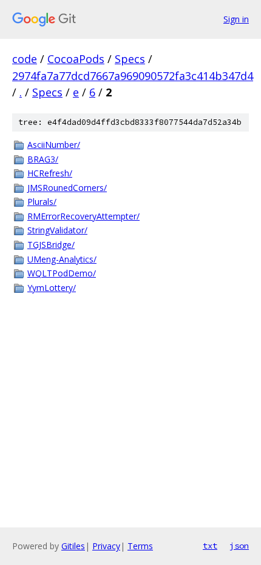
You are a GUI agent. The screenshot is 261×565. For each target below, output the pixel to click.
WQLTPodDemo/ (61, 273)
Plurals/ (41, 201)
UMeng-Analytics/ (62, 259)
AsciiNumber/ (53, 144)
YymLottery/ (51, 287)
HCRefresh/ (49, 173)
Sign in (236, 19)
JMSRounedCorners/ (67, 187)
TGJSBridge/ (51, 244)
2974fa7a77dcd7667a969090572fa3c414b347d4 (132, 76)
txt (210, 545)
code (24, 59)
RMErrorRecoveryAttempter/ (83, 216)
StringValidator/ (57, 230)
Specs (130, 59)
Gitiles (73, 546)
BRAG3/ (42, 159)
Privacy (106, 546)
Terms (140, 546)
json (239, 545)
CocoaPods (75, 59)
